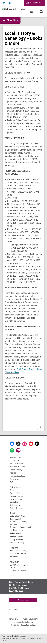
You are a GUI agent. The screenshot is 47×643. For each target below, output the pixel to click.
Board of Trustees (17, 466)
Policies (13, 473)
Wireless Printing (17, 542)
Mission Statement (17, 463)
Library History (16, 470)
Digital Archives (16, 496)
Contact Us (14, 460)
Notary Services (16, 539)
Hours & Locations (17, 476)
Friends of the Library (19, 550)
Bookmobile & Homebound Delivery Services (19, 521)
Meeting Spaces (16, 536)
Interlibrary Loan (16, 530)
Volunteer (13, 557)
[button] (4, 3)
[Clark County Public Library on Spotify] (12, 450)
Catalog (13, 490)
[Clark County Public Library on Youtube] (31, 444)
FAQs (12, 482)
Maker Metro (15, 533)
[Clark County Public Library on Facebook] (12, 444)
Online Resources (17, 508)
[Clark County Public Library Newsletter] (18, 450)
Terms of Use (14, 619)
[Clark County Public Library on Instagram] (24, 444)
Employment (15, 479)
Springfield (13, 609)
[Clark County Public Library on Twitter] (18, 444)
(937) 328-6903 (16, 591)
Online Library (15, 505)
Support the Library (18, 553)
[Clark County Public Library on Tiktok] (37, 444)
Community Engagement (20, 527)
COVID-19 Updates (18, 570)
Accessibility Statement (23, 622)
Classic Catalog (16, 493)
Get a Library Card (17, 516)
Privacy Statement (29, 619)
